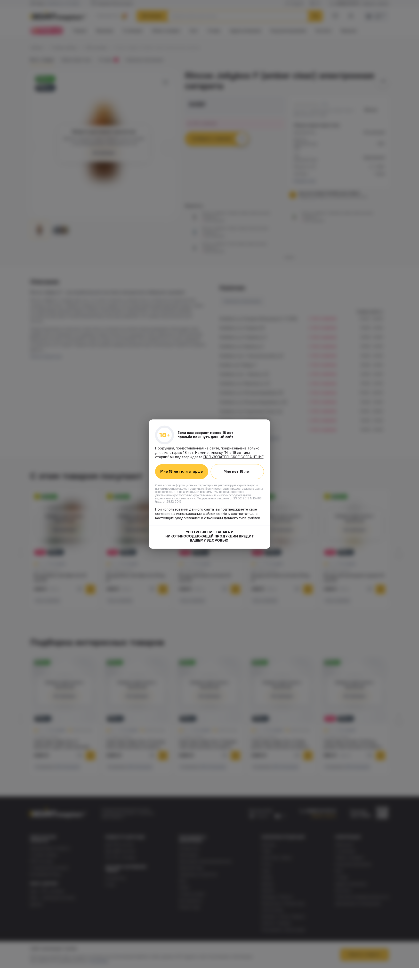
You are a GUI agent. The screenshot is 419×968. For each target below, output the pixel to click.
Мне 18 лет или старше (181, 471)
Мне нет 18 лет (237, 471)
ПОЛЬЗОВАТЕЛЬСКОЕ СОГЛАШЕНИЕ (233, 457)
